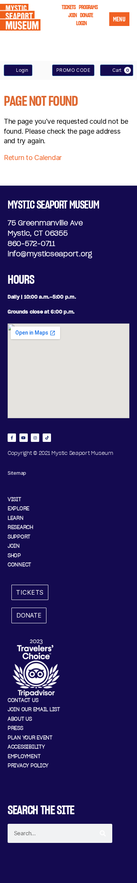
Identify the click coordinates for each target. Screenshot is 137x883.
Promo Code (73, 70)
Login (22, 70)
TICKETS (69, 7)
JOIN (72, 15)
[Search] (102, 833)
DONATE (86, 15)
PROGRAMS (88, 7)
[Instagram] (35, 437)
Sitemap (17, 473)
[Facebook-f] (12, 437)
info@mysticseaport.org (50, 253)
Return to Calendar (33, 158)
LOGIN (81, 23)
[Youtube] (23, 437)
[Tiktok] (47, 437)
